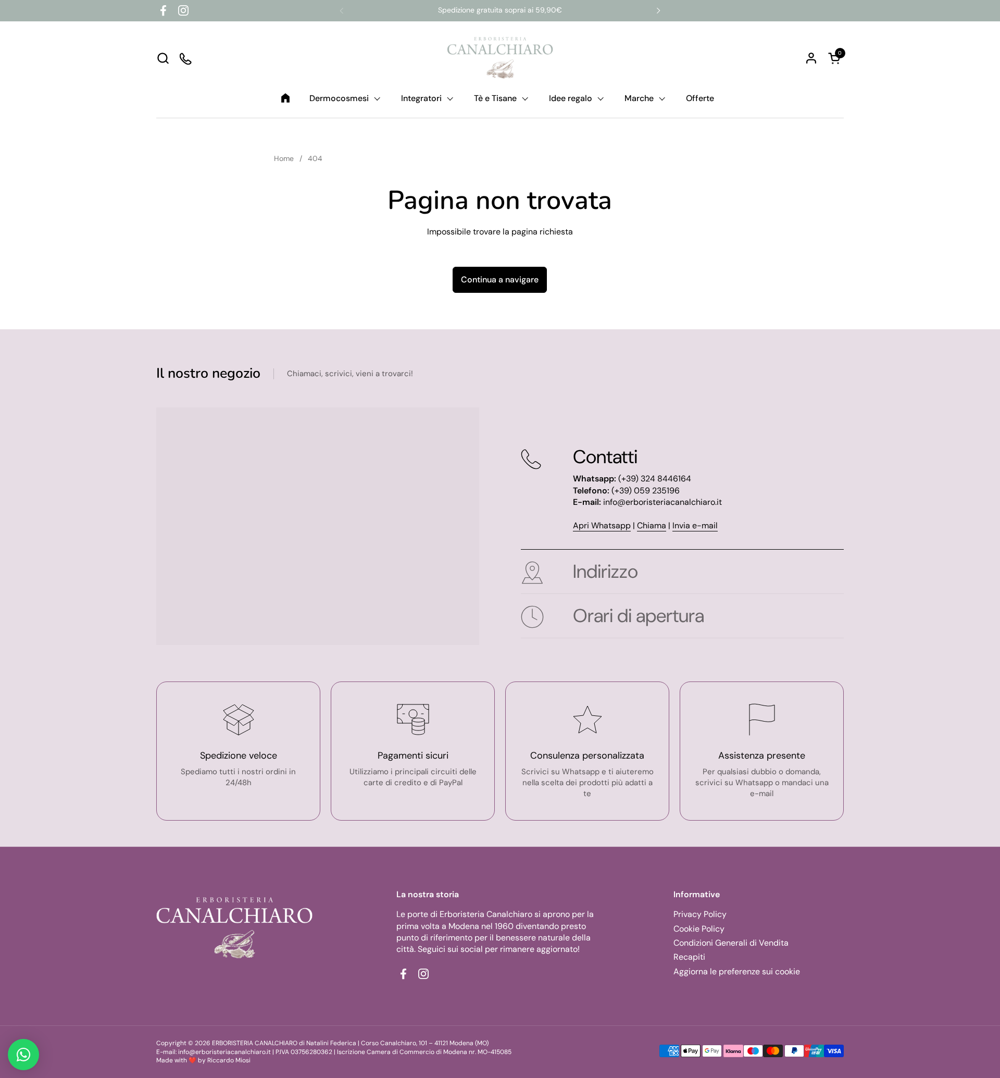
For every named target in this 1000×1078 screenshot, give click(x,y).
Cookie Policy (698, 928)
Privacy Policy (700, 914)
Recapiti (689, 956)
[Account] (811, 58)
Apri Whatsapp (602, 525)
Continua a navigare (500, 279)
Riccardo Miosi (229, 1060)
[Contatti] (186, 58)
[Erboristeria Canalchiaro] (500, 58)
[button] (162, 58)
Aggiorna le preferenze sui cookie (736, 971)
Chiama (651, 525)
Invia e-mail (695, 525)
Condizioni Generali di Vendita (731, 942)
